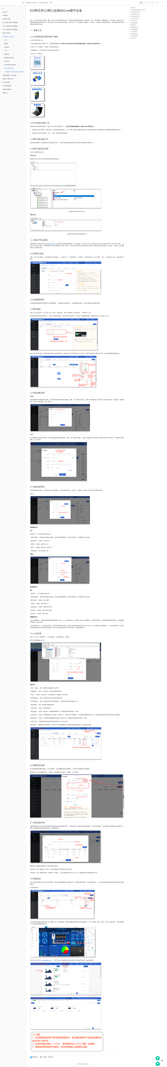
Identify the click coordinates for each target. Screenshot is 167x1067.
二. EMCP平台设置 (134, 18)
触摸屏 (6, 43)
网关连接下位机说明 (31, 2)
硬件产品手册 (6, 33)
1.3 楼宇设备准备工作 (135, 14)
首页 (23, 2)
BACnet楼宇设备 (43, 2)
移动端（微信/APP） (8, 79)
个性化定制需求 (7, 86)
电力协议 (6, 61)
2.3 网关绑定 (133, 25)
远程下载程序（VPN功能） (10, 75)
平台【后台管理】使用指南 (10, 29)
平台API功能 (6, 82)
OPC (5, 50)
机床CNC (6, 54)
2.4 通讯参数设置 (134, 27)
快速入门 (5, 12)
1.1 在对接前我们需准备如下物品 (137, 9)
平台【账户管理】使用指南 (10, 22)
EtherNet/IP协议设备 (10, 65)
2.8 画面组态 (133, 38)
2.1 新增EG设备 (133, 20)
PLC (5, 40)
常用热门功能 (6, 19)
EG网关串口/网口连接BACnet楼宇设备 (15, 72)
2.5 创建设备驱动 (134, 29)
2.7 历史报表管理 (134, 36)
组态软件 (6, 47)
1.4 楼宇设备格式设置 (135, 16)
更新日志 (5, 93)
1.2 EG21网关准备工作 (135, 12)
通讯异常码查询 (7, 89)
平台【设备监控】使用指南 (10, 26)
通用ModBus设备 (9, 57)
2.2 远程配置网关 (134, 22)
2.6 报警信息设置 (134, 33)
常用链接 (5, 15)
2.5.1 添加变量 (133, 31)
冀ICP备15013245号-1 (83, 1064)
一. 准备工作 (132, 7)
